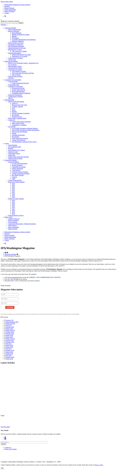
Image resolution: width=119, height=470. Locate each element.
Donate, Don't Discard (18, 90)
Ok (2, 468)
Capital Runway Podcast (15, 58)
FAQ (13, 108)
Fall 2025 (8, 325)
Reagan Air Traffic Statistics (16, 182)
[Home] (3, 24)
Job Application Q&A (14, 147)
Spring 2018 (9, 359)
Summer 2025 (10, 327)
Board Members (16, 33)
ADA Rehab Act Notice (19, 71)
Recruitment (15, 115)
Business (7, 6)
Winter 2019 (9, 347)
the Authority (10, 28)
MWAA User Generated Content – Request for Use (23, 63)
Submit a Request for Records (17, 48)
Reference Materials (18, 41)
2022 (13, 190)
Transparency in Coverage (19, 56)
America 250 (9, 320)
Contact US (11, 120)
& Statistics (10, 160)
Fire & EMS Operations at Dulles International (25, 130)
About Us (15, 103)
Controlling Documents (19, 167)
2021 (13, 192)
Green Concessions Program (20, 83)
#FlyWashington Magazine (16, 46)
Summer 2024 (10, 333)
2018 (13, 197)
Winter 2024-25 (10, 330)
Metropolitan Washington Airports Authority (17, 4)
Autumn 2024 (10, 332)
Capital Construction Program (20, 173)
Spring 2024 (9, 335)
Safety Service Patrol (18, 123)
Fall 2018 (8, 355)
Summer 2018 (10, 357)
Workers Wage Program (15, 76)
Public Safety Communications (17, 118)
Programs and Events (18, 88)
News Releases (12, 222)
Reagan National (9, 8)
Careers (6, 13)
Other (13, 178)
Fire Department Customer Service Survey (24, 142)
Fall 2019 (8, 349)
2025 (13, 185)
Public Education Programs (20, 138)
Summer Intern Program (15, 158)
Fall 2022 (8, 343)
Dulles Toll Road (9, 11)
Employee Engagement (15, 95)
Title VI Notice (16, 75)
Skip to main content (7, 1)
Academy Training (17, 106)
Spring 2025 (9, 328)
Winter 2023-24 (10, 338)
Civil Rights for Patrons (15, 70)
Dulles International (10, 10)
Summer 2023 (10, 342)
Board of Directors (13, 31)
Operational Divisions (18, 135)
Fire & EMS (11, 126)
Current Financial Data (15, 180)
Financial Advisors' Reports (20, 172)
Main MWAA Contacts (15, 49)
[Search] (5, 16)
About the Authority (10, 254)
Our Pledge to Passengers (15, 44)
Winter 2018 (9, 354)
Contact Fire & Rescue (18, 140)
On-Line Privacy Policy (15, 68)
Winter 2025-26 (10, 323)
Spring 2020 (9, 345)
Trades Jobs (11, 155)
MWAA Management (14, 29)
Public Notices (12, 225)
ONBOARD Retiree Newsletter (21, 54)
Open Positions (12, 145)
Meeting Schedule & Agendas (20, 34)
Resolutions (15, 38)
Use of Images (12, 64)
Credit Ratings (16, 170)
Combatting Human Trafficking (21, 93)
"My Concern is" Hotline (19, 51)
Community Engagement (15, 86)
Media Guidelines (13, 220)
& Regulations (11, 61)
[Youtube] (5, 439)
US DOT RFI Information (19, 163)
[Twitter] (5, 437)
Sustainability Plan (13, 85)
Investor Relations (13, 162)
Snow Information (13, 227)
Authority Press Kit (14, 219)
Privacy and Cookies (10, 449)
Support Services (17, 116)
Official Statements (17, 168)
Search (21, 23)
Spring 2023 (9, 337)
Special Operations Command (20, 113)
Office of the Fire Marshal (19, 131)
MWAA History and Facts (16, 43)
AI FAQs (11, 78)
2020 (13, 193)
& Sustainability (12, 80)
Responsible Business (18, 91)
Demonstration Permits (15, 66)
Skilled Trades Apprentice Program (18, 157)
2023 (13, 188)
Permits (14, 133)
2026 (13, 183)
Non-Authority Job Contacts (16, 150)
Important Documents (14, 53)
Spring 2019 (9, 352)
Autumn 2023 (10, 340)
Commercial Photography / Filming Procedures (22, 224)
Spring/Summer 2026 (12, 322)
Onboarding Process (14, 153)
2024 (13, 187)
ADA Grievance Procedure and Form (23, 73)
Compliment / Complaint (19, 125)
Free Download (5, 427)
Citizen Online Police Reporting (21, 121)
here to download (13, 277)
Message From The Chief (19, 105)
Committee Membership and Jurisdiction (24, 39)
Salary (14, 110)
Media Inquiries (12, 229)
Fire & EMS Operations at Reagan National (25, 128)
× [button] (1, 19)
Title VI (10, 98)
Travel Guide (12, 59)
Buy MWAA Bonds (18, 175)
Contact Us (7, 447)
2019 (13, 195)
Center (8, 217)
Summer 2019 (10, 350)
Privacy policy (99, 465)
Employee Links (13, 152)
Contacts (14, 177)
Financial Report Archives (16, 215)
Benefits (14, 111)
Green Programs (13, 81)
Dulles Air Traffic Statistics (16, 198)
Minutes (14, 36)
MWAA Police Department (16, 101)
